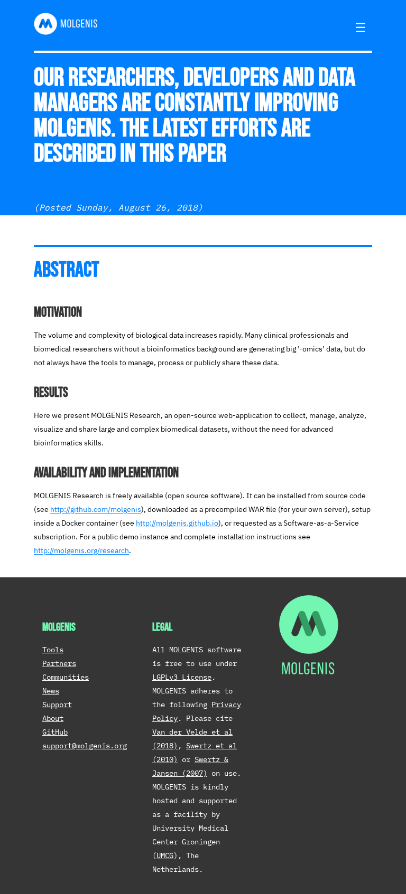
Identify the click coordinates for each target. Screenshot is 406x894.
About (52, 718)
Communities (65, 677)
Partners (59, 663)
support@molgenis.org (84, 745)
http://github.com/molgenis (95, 509)
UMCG (164, 855)
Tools (52, 649)
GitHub (55, 732)
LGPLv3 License (181, 677)
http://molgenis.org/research (81, 550)
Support (57, 704)
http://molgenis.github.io (177, 523)
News (50, 691)
